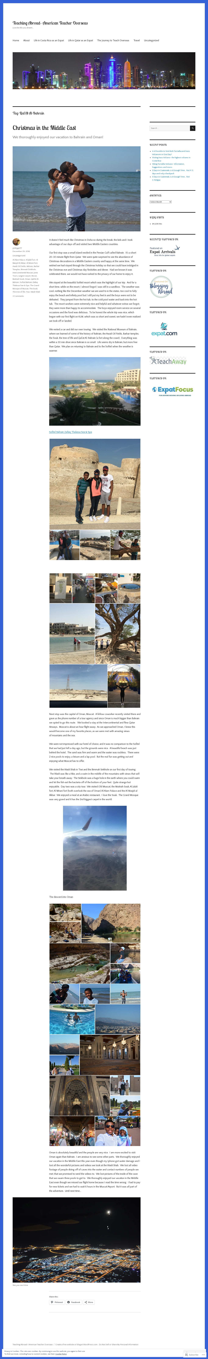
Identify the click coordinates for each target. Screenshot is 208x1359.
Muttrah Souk (18, 279)
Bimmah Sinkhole (28, 269)
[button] (95, 484)
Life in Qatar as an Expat (80, 40)
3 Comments (18, 296)
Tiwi (28, 292)
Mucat (34, 276)
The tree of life (19, 292)
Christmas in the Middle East (44, 127)
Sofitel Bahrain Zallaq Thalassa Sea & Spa (70, 432)
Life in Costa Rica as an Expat (49, 40)
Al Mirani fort (31, 263)
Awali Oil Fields (19, 266)
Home (16, 40)
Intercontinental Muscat (23, 273)
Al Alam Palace (19, 260)
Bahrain (30, 266)
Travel (137, 40)
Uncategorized (151, 40)
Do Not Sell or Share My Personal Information (118, 1344)
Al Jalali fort (30, 260)
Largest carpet (24, 276)
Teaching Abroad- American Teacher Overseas (50, 23)
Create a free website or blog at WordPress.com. (76, 1344)
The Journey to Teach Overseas (113, 40)
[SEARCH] (192, 128)
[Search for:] (170, 128)
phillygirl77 (17, 248)
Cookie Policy (61, 1354)
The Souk (33, 289)
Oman (27, 279)
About (26, 40)
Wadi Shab (35, 292)
